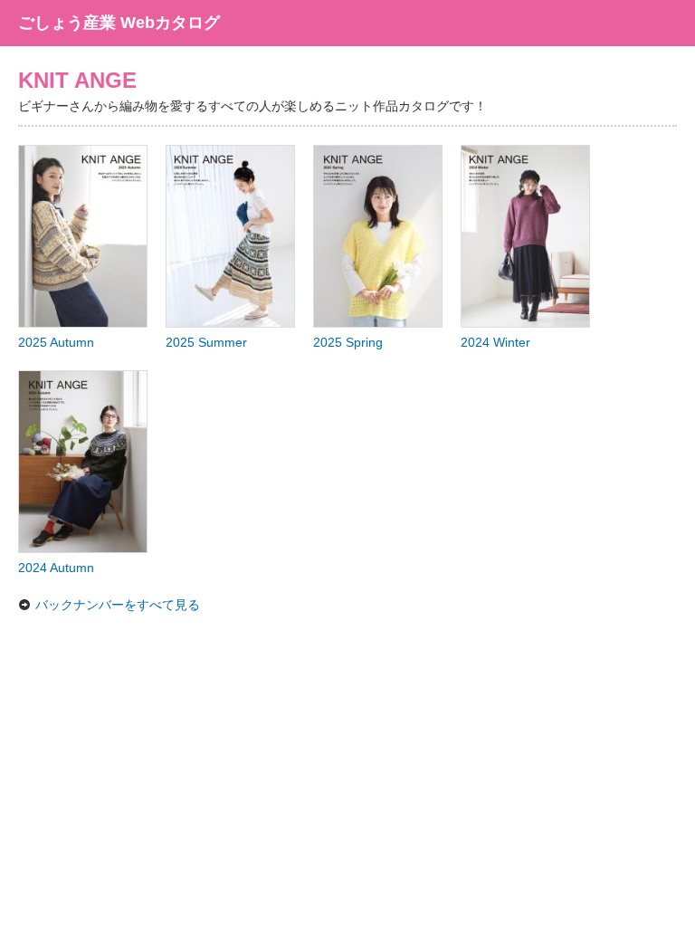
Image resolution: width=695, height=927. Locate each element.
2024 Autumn (56, 567)
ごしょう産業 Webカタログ (119, 23)
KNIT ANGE (77, 80)
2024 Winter (495, 342)
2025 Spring (348, 342)
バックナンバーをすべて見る (117, 604)
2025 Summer (206, 342)
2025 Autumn (56, 342)
